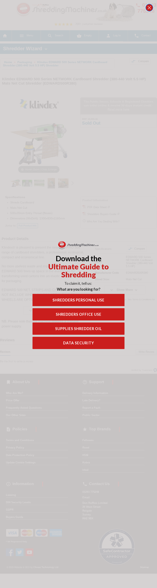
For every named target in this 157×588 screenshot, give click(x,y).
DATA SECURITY (78, 343)
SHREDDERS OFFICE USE (78, 314)
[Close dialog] (149, 7)
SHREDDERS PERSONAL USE (78, 300)
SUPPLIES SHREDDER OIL (78, 328)
